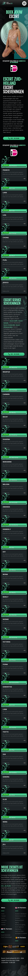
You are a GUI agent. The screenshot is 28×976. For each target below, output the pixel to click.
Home (2, 914)
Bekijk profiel (6, 178)
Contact (3, 922)
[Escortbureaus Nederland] (14, 951)
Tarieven (3, 916)
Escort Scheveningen (6, 937)
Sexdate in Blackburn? (21, 914)
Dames (3, 918)
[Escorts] (14, 946)
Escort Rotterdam (5, 935)
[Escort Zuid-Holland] (7, 3)
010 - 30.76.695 (15, 138)
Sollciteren (3, 920)
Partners (3, 924)
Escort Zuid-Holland (7, 958)
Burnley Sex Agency (20, 924)
